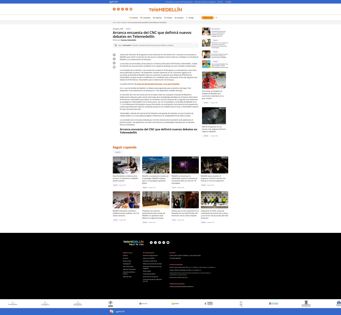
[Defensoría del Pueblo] (297, 303)
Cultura (174, 187)
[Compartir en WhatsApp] (114, 63)
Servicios (125, 258)
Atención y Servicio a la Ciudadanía (205, 2)
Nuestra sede (127, 261)
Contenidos (145, 18)
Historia (125, 255)
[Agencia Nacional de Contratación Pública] (36, 303)
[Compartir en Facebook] (114, 54)
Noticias (134, 18)
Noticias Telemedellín (128, 40)
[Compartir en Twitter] (114, 59)
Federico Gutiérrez (215, 29)
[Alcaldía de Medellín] (264, 304)
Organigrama (127, 264)
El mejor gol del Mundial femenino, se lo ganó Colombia (157, 84)
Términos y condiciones (150, 261)
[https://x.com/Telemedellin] (155, 242)
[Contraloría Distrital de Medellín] (133, 303)
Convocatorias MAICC (149, 274)
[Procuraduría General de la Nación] (68, 303)
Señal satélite (147, 271)
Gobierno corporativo (129, 269)
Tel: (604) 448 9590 (175, 258)
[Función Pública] (329, 303)
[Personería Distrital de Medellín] (231, 303)
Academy (178, 18)
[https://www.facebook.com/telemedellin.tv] (151, 242)
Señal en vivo (208, 18)
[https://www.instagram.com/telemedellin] (163, 242)
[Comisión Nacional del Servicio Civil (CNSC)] (166, 303)
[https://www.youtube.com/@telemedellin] (168, 242)
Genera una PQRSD (148, 258)
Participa (220, 2)
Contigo (190, 18)
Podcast (168, 18)
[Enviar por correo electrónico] (114, 67)
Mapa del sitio (127, 276)
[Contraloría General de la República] (101, 303)
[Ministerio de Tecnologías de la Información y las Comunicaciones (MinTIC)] (199, 303)
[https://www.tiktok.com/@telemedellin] (159, 242)
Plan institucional (128, 266)
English (229, 2)
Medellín (124, 22)
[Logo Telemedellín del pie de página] (133, 242)
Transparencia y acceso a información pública (179, 2)
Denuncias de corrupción (150, 276)
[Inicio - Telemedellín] (165, 9)
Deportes (157, 18)
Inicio (114, 22)
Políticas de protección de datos (152, 264)
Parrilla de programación (150, 255)
